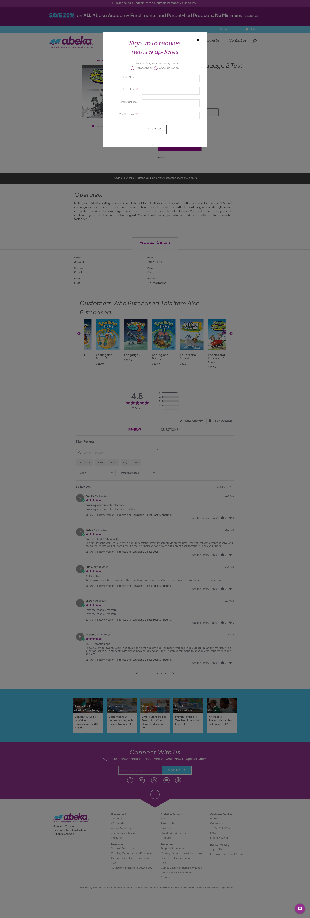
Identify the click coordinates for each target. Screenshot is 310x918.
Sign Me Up (154, 129)
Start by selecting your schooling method (155, 63)
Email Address (128, 102)
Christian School (168, 68)
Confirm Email (128, 114)
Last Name (130, 89)
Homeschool (143, 68)
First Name (130, 77)
